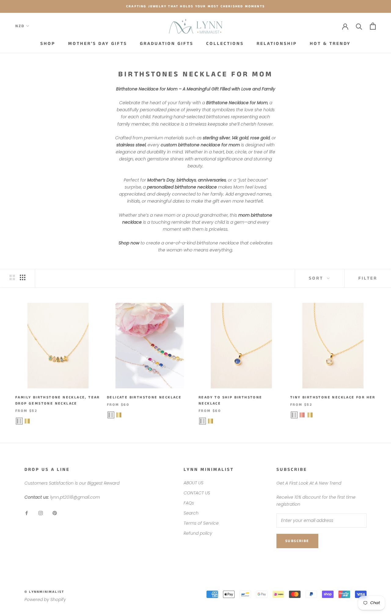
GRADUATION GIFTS (166, 43)
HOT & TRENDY (330, 43)
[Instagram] (40, 512)
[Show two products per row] (12, 277)
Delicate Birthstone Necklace (144, 397)
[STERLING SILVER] (19, 421)
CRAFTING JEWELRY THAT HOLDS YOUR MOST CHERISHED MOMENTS (195, 6)
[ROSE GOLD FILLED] (302, 415)
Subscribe (297, 541)
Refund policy (198, 533)
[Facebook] (26, 512)
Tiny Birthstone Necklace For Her (332, 397)
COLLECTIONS (225, 43)
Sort (317, 278)
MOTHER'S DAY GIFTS (97, 43)
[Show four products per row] (22, 277)
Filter (367, 278)
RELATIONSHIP (277, 43)
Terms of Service (201, 523)
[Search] (359, 26)
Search (191, 513)
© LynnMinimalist (44, 591)
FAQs (189, 503)
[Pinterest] (55, 512)
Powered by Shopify (45, 599)
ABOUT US (193, 483)
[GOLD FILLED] (27, 421)
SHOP (47, 43)
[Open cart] (373, 26)
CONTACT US (197, 493)
